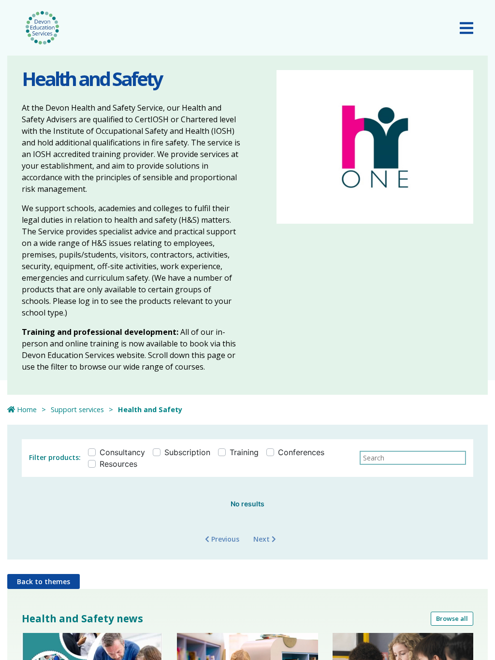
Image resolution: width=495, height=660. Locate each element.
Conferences (301, 452)
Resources (118, 464)
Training (244, 452)
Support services (77, 409)
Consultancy (122, 452)
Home (26, 409)
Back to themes (43, 581)
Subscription (187, 452)
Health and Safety (150, 409)
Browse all (452, 618)
